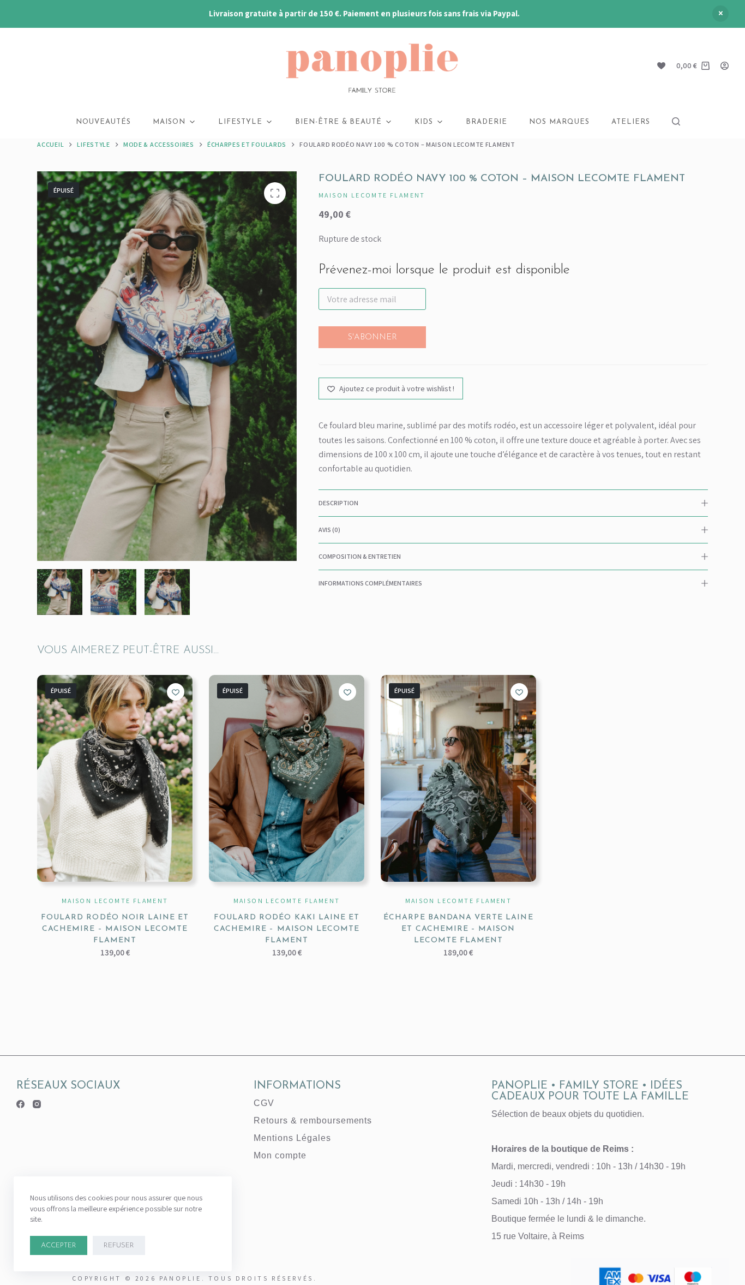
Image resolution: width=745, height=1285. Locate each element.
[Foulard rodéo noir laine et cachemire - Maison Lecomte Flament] (115, 778)
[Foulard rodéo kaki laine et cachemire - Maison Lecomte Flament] (286, 778)
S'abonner (372, 337)
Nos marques (559, 121)
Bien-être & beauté (338, 121)
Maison (169, 121)
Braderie (486, 121)
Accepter (58, 1245)
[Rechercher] (676, 121)
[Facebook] (20, 1104)
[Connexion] (724, 66)
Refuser (119, 1245)
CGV (264, 1103)
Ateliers (630, 121)
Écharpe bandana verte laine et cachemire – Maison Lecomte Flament (458, 929)
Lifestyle (240, 121)
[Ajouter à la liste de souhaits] (175, 692)
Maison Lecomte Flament (372, 195)
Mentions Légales (292, 1138)
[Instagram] (37, 1104)
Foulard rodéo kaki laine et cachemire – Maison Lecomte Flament (286, 929)
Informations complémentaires (370, 583)
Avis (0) (329, 529)
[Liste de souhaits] (661, 66)
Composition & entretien (360, 556)
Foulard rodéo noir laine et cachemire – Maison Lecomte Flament (115, 929)
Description (338, 503)
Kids (423, 121)
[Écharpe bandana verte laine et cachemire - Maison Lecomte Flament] (458, 778)
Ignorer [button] (720, 13)
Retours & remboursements (313, 1120)
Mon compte (280, 1155)
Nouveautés (103, 121)
